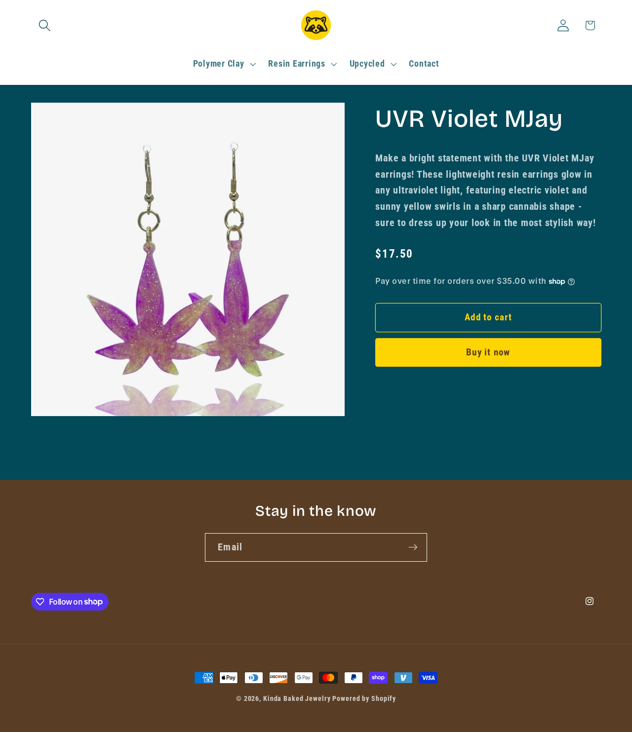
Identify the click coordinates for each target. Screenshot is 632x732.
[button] (44, 25)
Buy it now (488, 352)
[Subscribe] (413, 547)
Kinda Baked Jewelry (297, 698)
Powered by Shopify (364, 698)
